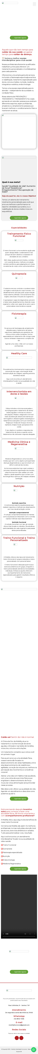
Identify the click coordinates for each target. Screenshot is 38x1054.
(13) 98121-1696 (19, 1019)
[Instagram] (21, 1038)
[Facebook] (17, 1038)
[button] (34, 4)
